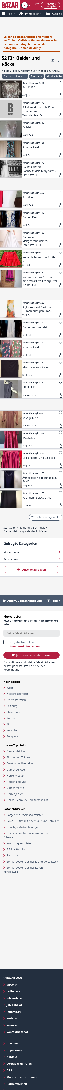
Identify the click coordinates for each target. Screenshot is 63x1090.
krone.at (26, 1025)
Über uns (12, 1043)
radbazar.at (28, 991)
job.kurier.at (28, 998)
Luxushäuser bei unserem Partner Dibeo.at (26, 835)
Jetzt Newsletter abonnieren (33, 655)
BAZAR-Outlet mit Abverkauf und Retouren (33, 821)
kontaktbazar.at (31, 1032)
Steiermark (13, 712)
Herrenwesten (16, 776)
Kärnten (12, 718)
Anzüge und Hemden (20, 763)
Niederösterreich (17, 694)
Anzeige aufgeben (34, 569)
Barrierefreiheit (30, 1084)
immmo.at (27, 1012)
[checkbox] (31, 644)
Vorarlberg (13, 730)
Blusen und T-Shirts (19, 757)
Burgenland (14, 736)
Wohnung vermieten (32, 843)
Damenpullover (16, 769)
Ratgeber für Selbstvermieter (33, 815)
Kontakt (12, 1057)
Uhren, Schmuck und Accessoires (27, 800)
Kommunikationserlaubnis (27, 646)
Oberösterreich (16, 700)
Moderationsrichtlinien (22, 1077)
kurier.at (26, 1018)
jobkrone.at (28, 1005)
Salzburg (12, 706)
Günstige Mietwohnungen (33, 827)
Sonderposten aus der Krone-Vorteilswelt (33, 861)
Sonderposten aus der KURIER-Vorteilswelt (24, 870)
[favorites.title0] (37, 5)
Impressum (28, 1050)
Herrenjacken (15, 794)
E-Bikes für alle (28, 849)
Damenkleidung (17, 751)
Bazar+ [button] (35, 76)
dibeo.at (26, 985)
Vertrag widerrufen (19, 1063)
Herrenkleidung (16, 782)
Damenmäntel (15, 788)
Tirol (9, 724)
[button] (26, 5)
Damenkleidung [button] (13, 76)
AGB (23, 1070)
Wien (10, 688)
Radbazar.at (27, 855)
